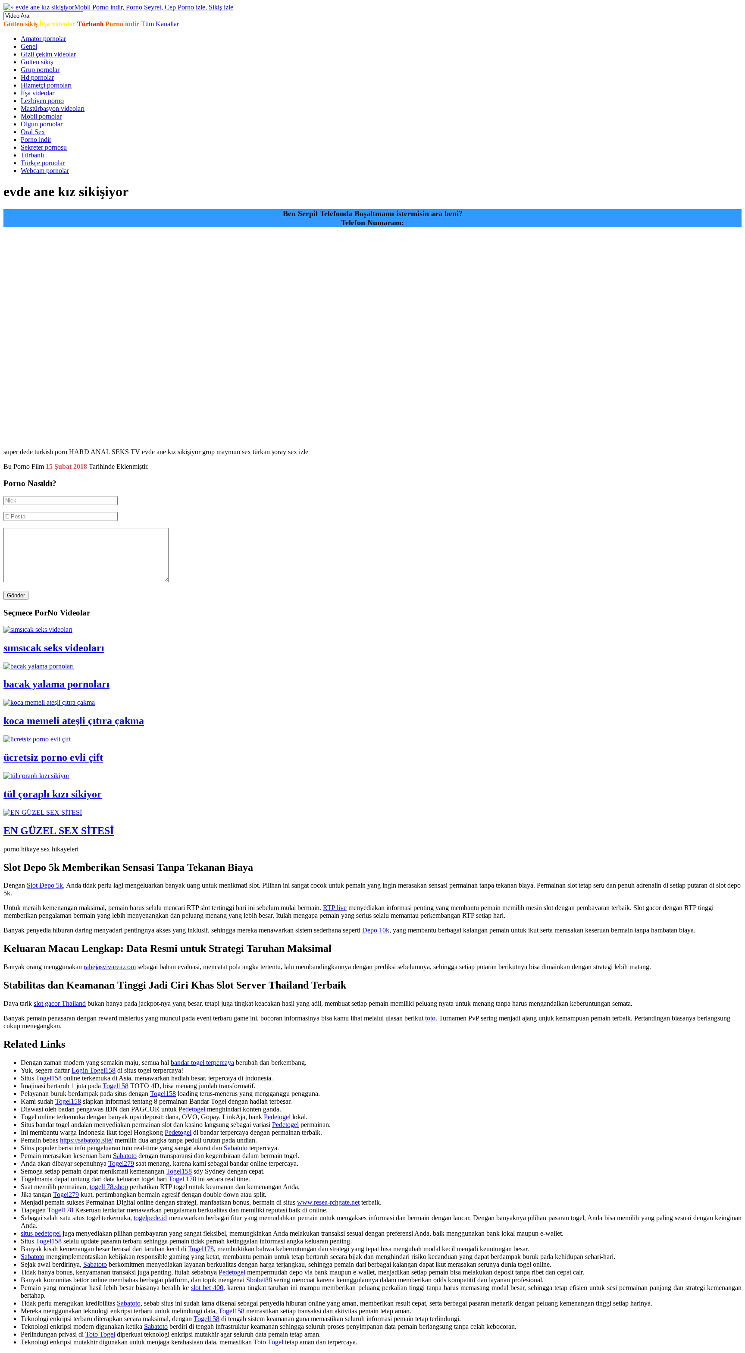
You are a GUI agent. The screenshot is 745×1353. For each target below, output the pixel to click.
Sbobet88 (259, 1280)
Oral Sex (33, 131)
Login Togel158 (94, 1070)
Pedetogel (191, 1109)
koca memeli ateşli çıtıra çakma (73, 720)
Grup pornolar (40, 69)
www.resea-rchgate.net (328, 1202)
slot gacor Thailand (60, 1003)
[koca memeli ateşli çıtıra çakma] (49, 702)
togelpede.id (150, 1217)
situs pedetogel (41, 1233)
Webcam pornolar (45, 170)
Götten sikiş (37, 62)
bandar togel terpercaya (202, 1062)
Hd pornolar (37, 77)
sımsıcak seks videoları (53, 647)
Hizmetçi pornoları (46, 85)
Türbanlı (32, 155)
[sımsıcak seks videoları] (37, 629)
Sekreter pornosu (44, 147)
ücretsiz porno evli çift (53, 757)
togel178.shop (109, 1186)
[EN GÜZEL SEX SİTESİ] (42, 812)
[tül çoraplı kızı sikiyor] (36, 775)
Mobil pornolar (41, 116)
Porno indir (36, 139)
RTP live (335, 907)
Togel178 (60, 1210)
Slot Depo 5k (45, 885)
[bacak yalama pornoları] (38, 666)
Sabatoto (235, 1148)
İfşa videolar (37, 93)
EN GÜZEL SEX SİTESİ (58, 830)
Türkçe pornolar (43, 162)
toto (430, 1018)
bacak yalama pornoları (56, 684)
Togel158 (49, 1078)
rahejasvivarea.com (110, 966)
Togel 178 (182, 1179)
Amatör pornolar (43, 38)
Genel (29, 46)
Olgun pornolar (42, 124)
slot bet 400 (207, 1287)
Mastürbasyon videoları (53, 108)
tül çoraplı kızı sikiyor (52, 794)
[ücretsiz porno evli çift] (37, 739)
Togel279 (121, 1163)
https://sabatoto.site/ (86, 1140)
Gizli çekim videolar (48, 54)
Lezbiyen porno (42, 100)
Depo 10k (375, 930)
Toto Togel (100, 1334)
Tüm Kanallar (160, 24)
